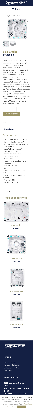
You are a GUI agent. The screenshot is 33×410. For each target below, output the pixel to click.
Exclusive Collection (11, 368)
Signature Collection (12, 365)
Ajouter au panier (11, 114)
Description (9, 129)
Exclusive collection (17, 123)
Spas (11, 16)
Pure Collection (10, 362)
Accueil (5, 16)
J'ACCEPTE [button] (21, 407)
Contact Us (8, 371)
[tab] (16, 129)
